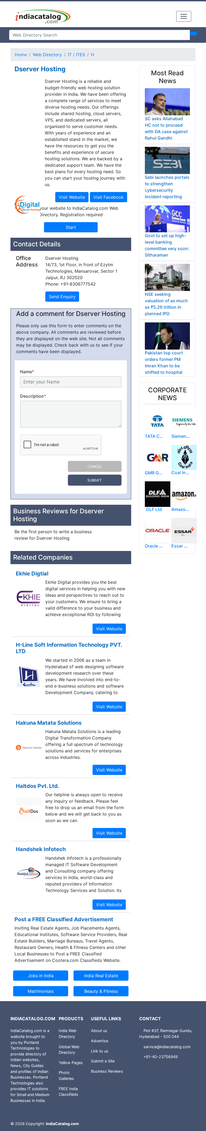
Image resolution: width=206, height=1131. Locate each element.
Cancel (94, 466)
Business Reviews (107, 1071)
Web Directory (47, 54)
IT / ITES (76, 54)
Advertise (99, 1040)
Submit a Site (103, 1061)
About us (99, 1030)
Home (21, 54)
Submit (94, 480)
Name (27, 371)
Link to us (99, 1051)
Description (33, 396)
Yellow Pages (71, 1062)
